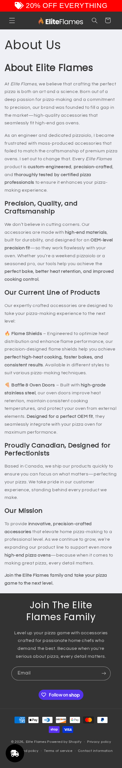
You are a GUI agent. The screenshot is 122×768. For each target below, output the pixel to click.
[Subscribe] (103, 673)
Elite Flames (36, 741)
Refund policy (27, 750)
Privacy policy (99, 741)
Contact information (95, 750)
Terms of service (58, 750)
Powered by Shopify (64, 741)
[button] (11, 20)
